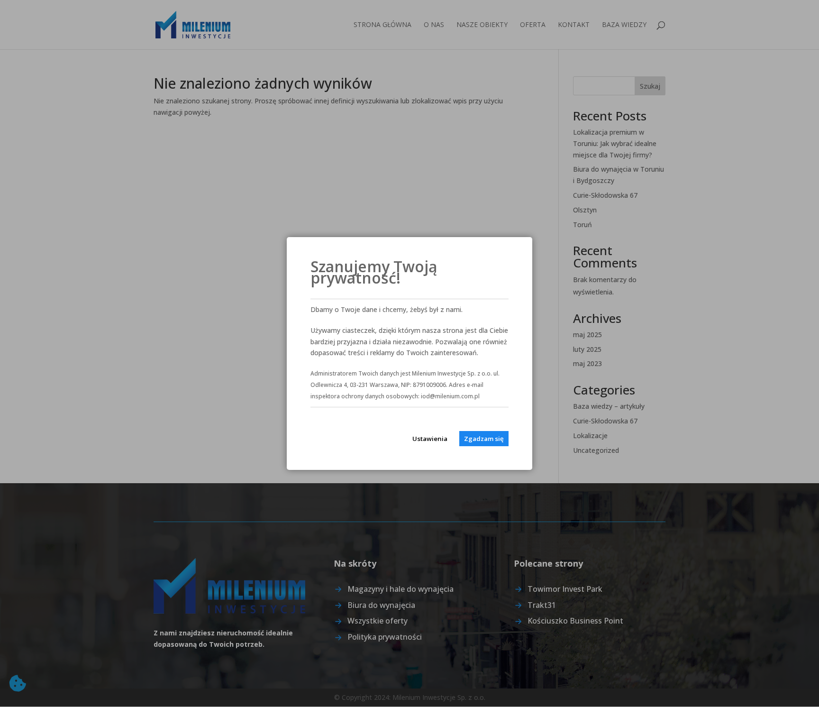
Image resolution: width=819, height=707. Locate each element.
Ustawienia (429, 438)
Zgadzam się (484, 438)
